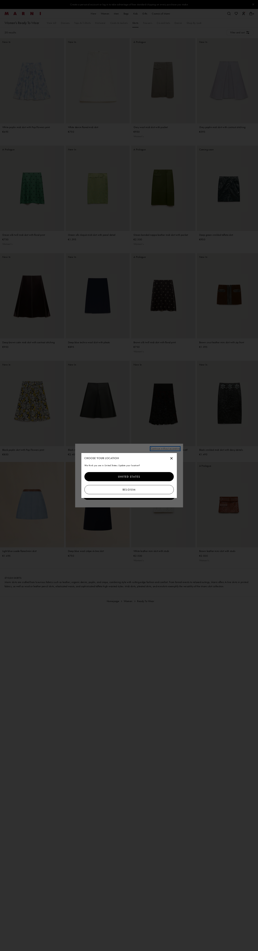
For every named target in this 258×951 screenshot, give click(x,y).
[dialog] (129, 475)
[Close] (171, 458)
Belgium (129, 489)
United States (129, 476)
